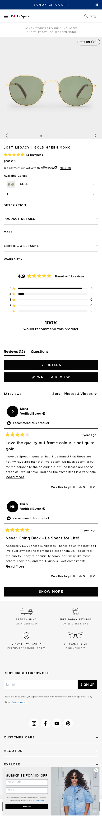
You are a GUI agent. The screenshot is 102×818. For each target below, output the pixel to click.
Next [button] (95, 136)
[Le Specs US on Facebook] (45, 723)
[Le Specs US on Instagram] (34, 723)
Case (8, 232)
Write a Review (62, 378)
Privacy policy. (19, 702)
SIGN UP (87, 685)
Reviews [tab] (14, 353)
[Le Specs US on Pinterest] (68, 723)
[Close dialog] (96, 770)
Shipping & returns (21, 245)
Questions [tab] (39, 353)
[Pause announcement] (97, 5)
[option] (51, 88)
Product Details (19, 218)
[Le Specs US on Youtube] (56, 723)
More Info (65, 168)
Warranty (13, 259)
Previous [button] (6, 136)
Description (15, 205)
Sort (56, 394)
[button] (86, 16)
